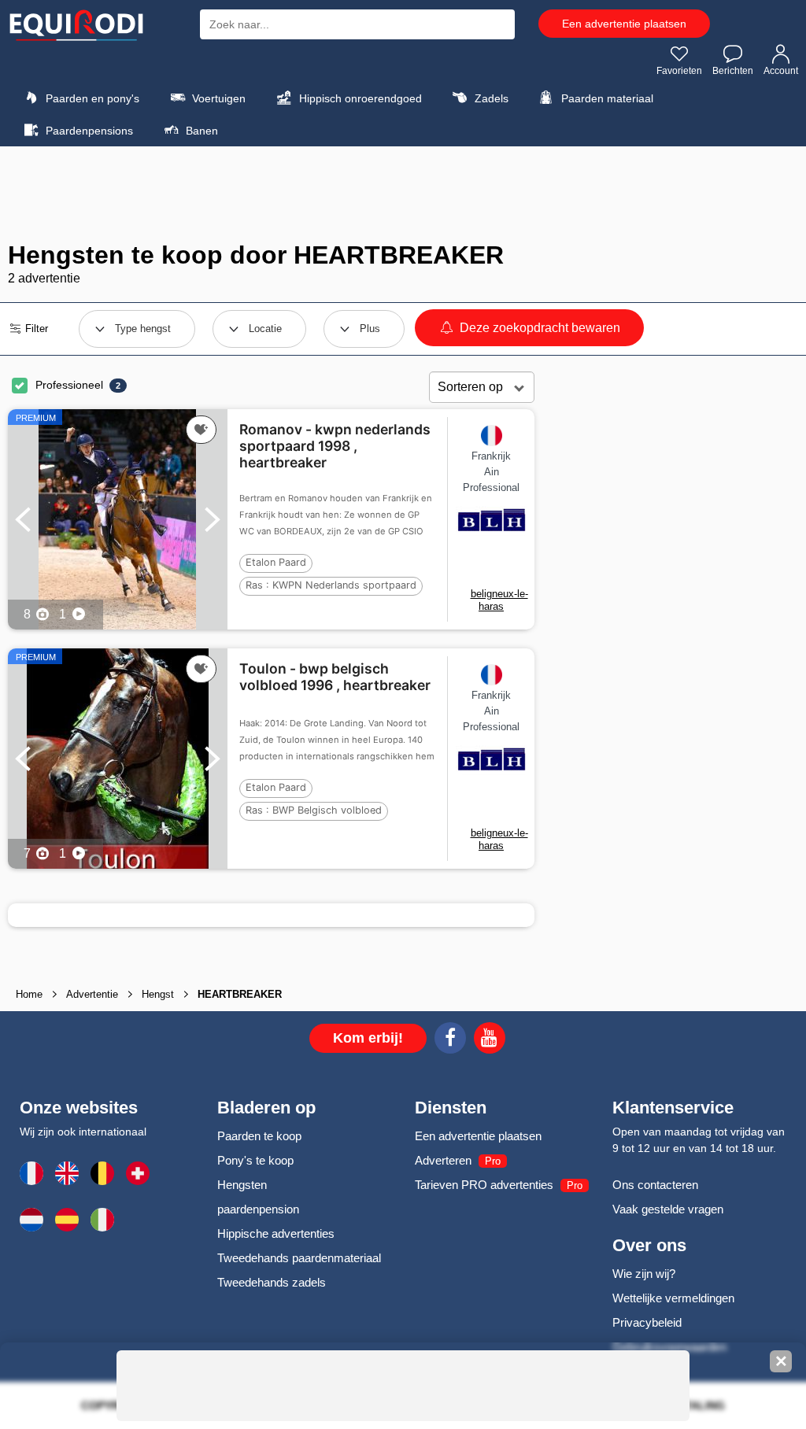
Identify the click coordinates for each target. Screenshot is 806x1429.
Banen (200, 130)
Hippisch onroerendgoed (359, 98)
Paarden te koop (259, 1136)
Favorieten (679, 70)
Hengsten (242, 1184)
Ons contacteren (655, 1184)
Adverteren (443, 1160)
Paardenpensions (88, 130)
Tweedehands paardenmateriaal (299, 1258)
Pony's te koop (255, 1160)
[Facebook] (450, 1040)
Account (780, 70)
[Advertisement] (403, 193)
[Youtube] (489, 1040)
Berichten (732, 70)
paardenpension (258, 1209)
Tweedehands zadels (271, 1282)
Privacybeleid (647, 1322)
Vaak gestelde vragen (667, 1209)
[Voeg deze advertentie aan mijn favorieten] (201, 429)
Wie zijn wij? (643, 1273)
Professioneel (69, 384)
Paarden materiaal (605, 98)
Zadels (489, 98)
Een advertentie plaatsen (624, 23)
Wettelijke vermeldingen (673, 1298)
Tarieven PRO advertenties (484, 1184)
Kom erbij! (368, 1038)
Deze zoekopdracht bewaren (538, 327)
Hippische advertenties (276, 1233)
